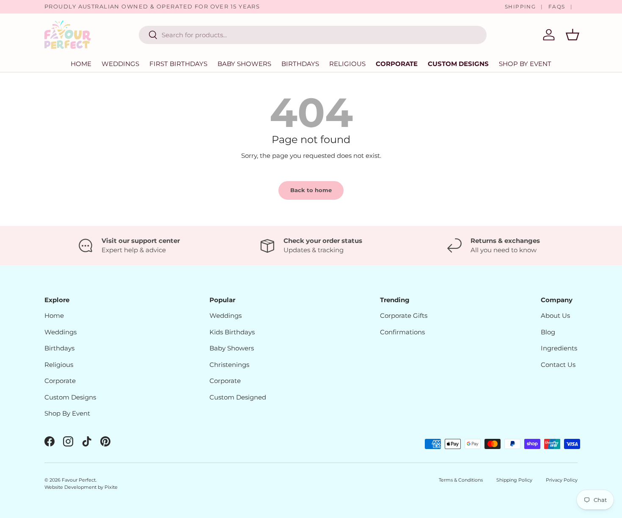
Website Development (71, 487)
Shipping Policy (514, 480)
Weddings (120, 64)
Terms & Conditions (461, 480)
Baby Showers (244, 64)
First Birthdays (178, 64)
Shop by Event (525, 64)
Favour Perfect (79, 480)
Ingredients (559, 348)
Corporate (397, 64)
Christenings (229, 365)
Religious (347, 64)
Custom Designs (458, 64)
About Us (555, 315)
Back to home (311, 190)
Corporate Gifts (403, 315)
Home (81, 64)
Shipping (520, 6)
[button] (572, 34)
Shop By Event (67, 413)
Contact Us (558, 365)
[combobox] (313, 35)
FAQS (556, 6)
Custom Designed (237, 397)
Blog (548, 332)
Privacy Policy (562, 480)
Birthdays (300, 64)
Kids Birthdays (232, 332)
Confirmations (402, 332)
